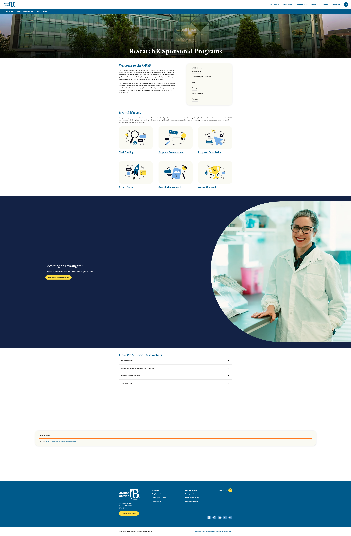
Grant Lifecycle (196, 71)
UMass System (200, 531)
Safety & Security (191, 490)
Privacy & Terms (227, 531)
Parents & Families (23, 11)
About (325, 4)
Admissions (274, 4)
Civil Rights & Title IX (159, 498)
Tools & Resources (197, 93)
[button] (175, 360)
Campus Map (156, 501)
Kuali (193, 82)
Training (194, 88)
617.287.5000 (123, 508)
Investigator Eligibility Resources (58, 277)
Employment (156, 494)
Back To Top (222, 490)
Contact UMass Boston (129, 513)
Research (314, 4)
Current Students (9, 11)
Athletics (336, 4)
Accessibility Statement (213, 531)
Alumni (45, 11)
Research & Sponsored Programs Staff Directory (61, 441)
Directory (155, 490)
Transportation (190, 494)
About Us (195, 99)
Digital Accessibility (192, 498)
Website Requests (191, 501)
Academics (287, 4)
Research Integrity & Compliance (202, 77)
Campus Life (301, 4)
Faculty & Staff (36, 11)
